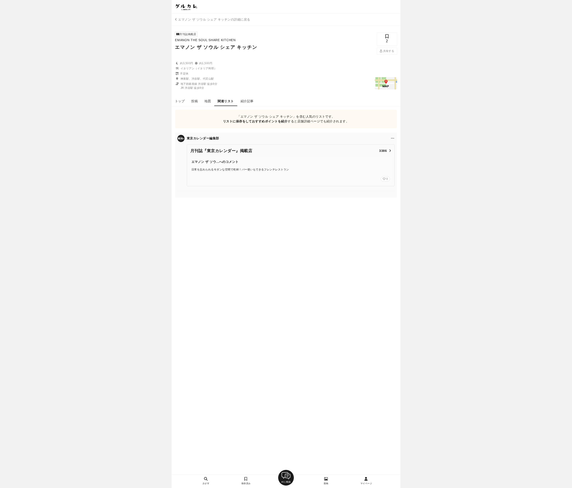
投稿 (194, 101)
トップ (180, 101)
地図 (207, 101)
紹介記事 (247, 101)
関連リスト (226, 101)
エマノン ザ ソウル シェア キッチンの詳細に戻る (214, 19)
